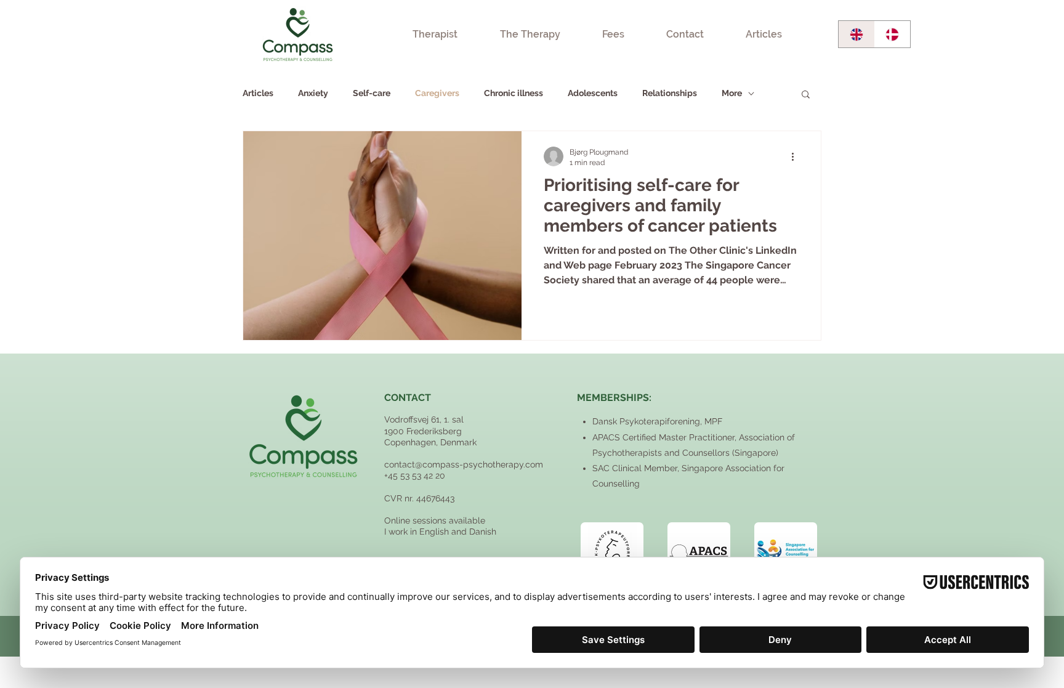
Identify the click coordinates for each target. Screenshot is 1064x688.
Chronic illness (513, 93)
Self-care (371, 93)
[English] (856, 34)
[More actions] (796, 156)
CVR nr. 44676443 (419, 498)
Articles (258, 93)
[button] (806, 95)
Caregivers (437, 93)
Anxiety (313, 93)
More (732, 93)
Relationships (669, 93)
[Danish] (892, 34)
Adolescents (593, 93)
